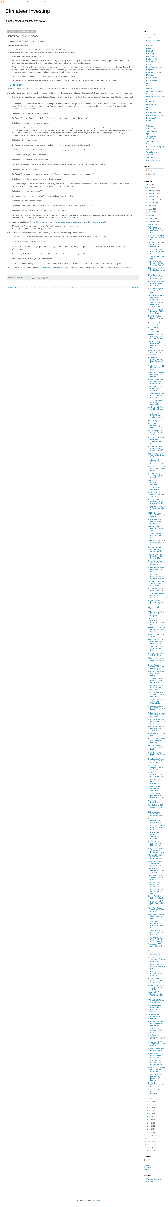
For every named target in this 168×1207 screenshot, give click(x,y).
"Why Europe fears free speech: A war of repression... (156, 917)
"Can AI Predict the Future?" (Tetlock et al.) (156, 535)
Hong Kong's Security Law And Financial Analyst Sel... (156, 318)
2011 (149, 1138)
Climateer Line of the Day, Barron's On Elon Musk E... (155, 1023)
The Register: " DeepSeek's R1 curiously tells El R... (156, 416)
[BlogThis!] (39, 277)
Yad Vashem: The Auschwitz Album (155, 488)
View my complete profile (147, 1167)
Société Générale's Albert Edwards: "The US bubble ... (156, 563)
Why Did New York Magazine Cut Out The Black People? (156, 263)
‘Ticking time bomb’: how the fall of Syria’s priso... (156, 251)
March (151, 218)
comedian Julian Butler (51, 268)
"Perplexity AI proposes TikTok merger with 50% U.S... (156, 508)
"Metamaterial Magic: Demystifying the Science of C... (155, 556)
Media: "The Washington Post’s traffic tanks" (156, 1085)
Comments (151, 174)
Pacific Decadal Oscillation (155, 115)
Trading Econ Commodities (151, 138)
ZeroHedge (150, 155)
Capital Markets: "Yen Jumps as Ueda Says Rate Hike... (156, 1044)
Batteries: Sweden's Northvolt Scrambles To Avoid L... (156, 270)
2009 (149, 1144)
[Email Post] (32, 277)
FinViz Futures (151, 86)
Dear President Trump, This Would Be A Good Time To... (156, 761)
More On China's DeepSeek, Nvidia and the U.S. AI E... (155, 501)
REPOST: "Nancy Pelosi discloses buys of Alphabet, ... (156, 740)
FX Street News (151, 78)
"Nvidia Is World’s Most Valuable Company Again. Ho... (156, 694)
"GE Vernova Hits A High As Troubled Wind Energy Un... (155, 680)
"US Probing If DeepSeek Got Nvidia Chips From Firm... (156, 230)
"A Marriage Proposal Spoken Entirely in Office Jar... (155, 877)
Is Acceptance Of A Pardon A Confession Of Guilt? (156, 754)
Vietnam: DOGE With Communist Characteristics (155, 857)
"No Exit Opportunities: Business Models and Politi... (156, 570)
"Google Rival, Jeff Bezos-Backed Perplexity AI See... (156, 795)
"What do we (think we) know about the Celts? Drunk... (156, 687)
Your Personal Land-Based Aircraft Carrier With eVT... (155, 821)
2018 (149, 1117)
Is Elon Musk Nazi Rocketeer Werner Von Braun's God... (155, 602)
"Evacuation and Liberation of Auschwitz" (154, 482)
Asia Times (150, 43)
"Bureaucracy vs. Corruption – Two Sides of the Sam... (156, 788)
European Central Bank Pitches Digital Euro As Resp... (156, 629)
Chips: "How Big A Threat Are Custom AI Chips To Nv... (156, 960)
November (152, 194)
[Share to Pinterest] (47, 277)
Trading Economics (153, 141)
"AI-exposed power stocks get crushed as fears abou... (156, 433)
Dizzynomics (150, 70)
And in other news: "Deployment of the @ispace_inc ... (156, 1001)
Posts (149, 170)
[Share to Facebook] (44, 277)
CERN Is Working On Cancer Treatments (156, 589)
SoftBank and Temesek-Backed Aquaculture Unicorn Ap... (156, 715)
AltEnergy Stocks (152, 38)
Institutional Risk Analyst (155, 91)
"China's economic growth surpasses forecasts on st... (155, 953)
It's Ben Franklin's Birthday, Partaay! (155, 897)
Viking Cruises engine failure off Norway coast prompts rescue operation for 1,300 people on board (67, 222)
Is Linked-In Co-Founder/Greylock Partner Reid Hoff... (156, 426)
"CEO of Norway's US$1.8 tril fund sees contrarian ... (156, 515)
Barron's (149, 48)
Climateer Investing (27, 11)
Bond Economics (152, 56)
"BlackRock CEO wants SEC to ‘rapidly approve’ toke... (156, 583)
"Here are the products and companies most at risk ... (156, 722)
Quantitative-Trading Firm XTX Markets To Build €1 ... (156, 708)
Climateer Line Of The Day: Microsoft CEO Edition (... (156, 674)
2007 (149, 1151)
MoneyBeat (150, 110)
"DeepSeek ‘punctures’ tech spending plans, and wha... (156, 469)
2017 (149, 1120)
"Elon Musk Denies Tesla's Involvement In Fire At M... (156, 910)
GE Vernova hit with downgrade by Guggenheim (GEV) (156, 448)
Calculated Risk (152, 62)
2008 (149, 1148)
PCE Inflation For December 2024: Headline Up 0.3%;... (156, 277)
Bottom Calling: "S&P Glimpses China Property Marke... (155, 641)
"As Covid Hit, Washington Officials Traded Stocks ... (156, 870)
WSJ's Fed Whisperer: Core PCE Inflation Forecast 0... (156, 284)
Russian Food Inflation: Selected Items (156, 654)
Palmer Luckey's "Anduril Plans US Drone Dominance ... (156, 814)
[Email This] (37, 277)
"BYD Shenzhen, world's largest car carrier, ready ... (155, 884)
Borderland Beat (152, 59)
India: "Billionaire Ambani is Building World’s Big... (156, 494)
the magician (65, 268)
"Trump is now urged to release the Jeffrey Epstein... (156, 375)
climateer (150, 1161)
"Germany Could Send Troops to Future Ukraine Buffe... (156, 701)
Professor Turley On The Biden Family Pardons (155, 747)
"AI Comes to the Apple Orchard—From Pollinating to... (156, 244)
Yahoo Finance (151, 152)
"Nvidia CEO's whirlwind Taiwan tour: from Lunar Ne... (156, 775)
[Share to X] (42, 277)
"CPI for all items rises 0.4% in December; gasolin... (156, 1030)
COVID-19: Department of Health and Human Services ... (156, 850)
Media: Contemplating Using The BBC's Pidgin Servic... (156, 843)
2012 (149, 1135)
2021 (149, 1108)
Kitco (148, 99)
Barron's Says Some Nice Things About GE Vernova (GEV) (156, 336)
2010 (149, 1141)
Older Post (134, 287)
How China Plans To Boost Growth (155, 801)
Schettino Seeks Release (154, 608)
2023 (149, 1101)
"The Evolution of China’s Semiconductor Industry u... (154, 835)
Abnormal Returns (152, 35)
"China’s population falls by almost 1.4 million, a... (155, 932)
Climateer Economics (154, 1179)
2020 (149, 1111)
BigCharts (149, 51)
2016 (149, 1123)
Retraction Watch (152, 118)
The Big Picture (151, 131)
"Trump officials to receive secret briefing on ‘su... (155, 781)
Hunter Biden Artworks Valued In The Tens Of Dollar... (156, 987)
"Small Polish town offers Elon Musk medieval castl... (155, 939)
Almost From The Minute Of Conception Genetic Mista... (156, 622)
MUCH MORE (16, 85)
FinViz (148, 83)
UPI (147, 144)
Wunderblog (150, 149)
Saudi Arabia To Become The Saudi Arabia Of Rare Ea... (156, 994)
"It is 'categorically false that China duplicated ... (156, 402)
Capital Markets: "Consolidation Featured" (154, 1092)
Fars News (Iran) (152, 80)
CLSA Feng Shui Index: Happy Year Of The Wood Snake (156, 311)
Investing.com (151, 94)
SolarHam (150, 126)
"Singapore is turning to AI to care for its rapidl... (156, 891)
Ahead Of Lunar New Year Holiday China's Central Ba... (156, 455)
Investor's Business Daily (155, 96)
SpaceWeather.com (153, 160)
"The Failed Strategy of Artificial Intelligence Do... (156, 238)
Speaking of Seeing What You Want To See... (155, 528)
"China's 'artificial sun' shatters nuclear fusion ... (156, 648)
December (152, 190)
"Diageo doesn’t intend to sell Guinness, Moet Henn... (156, 395)
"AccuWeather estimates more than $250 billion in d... (156, 1037)
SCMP (148, 123)
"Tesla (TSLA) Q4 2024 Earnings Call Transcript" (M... (156, 304)
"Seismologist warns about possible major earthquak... (156, 660)
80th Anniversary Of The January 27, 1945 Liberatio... (156, 475)
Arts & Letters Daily (153, 40)
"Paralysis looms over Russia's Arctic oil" (156, 1050)
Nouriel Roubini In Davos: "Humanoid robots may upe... (156, 667)
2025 (149, 188)
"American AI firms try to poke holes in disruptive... (156, 388)
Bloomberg (150, 54)
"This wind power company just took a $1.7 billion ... (156, 768)
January (152, 224)
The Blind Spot (151, 157)
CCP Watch (150, 64)
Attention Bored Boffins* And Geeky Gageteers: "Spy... (156, 297)
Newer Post (11, 287)
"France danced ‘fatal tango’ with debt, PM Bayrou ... (156, 966)
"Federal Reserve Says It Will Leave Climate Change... (156, 827)
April (150, 215)
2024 (149, 1098)
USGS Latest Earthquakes (155, 147)
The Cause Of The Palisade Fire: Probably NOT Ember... (154, 1077)
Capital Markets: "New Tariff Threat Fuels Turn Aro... (156, 409)
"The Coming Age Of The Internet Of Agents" (155, 291)
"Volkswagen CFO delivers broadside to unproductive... (156, 946)
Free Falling (152, 421)
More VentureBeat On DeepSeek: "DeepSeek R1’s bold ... (156, 440)
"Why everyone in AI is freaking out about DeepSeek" (156, 614)
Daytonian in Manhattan (154, 67)
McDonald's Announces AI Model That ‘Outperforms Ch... (156, 330)
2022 (149, 1104)
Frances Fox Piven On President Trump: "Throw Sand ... (156, 728)
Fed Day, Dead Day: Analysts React (155, 324)
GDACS (149, 88)
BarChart (149, 46)
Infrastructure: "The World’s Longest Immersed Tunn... (155, 522)
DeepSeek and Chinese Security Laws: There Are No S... (156, 360)
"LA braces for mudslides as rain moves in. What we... (156, 576)
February (152, 221)
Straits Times (151, 129)
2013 (149, 1132)
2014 (149, 1129)
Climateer (149, 1182)
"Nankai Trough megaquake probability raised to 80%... (156, 924)
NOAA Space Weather (154, 113)
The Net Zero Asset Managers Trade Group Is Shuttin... (155, 1062)
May (150, 212)
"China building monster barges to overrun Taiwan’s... (156, 1056)
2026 (149, 185)
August (151, 203)
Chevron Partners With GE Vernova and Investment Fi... (156, 381)
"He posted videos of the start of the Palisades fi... (155, 1016)
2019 (149, 1114)
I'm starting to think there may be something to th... (155, 549)
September (153, 200)
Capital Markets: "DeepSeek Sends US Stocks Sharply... (156, 462)
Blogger (97, 1201)
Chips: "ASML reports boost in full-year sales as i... (156, 352)
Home (73, 287)
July (150, 206)
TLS (147, 134)
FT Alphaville (151, 75)
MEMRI (149, 107)
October (152, 197)
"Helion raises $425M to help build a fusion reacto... (156, 368)
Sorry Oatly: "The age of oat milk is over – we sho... (156, 542)
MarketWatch (151, 104)
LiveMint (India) (151, 102)
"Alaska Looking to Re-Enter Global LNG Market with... (156, 903)
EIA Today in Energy (153, 72)
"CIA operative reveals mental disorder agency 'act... (156, 595)
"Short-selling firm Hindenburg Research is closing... (154, 1008)
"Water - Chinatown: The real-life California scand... (155, 864)
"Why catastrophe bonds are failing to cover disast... (156, 973)
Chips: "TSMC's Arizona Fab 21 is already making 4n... (156, 1069)
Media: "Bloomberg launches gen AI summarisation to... (156, 980)
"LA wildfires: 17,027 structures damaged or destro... (156, 807)
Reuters (149, 121)
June (151, 209)
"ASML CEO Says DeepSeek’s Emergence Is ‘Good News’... (156, 344)
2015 (149, 1126)
